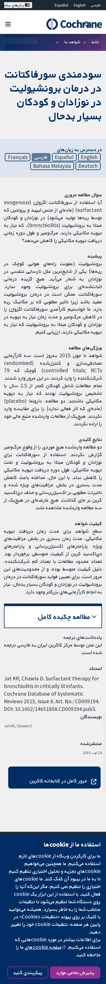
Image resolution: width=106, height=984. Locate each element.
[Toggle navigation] (8, 24)
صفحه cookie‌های (43, 947)
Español (61, 5)
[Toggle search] (87, 24)
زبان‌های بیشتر (14, 5)
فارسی (96, 5)
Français (17, 157)
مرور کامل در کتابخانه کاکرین (58, 780)
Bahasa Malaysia (52, 165)
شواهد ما (72, 42)
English (80, 5)
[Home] (74, 24)
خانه (95, 42)
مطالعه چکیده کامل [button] (64, 616)
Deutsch (88, 165)
